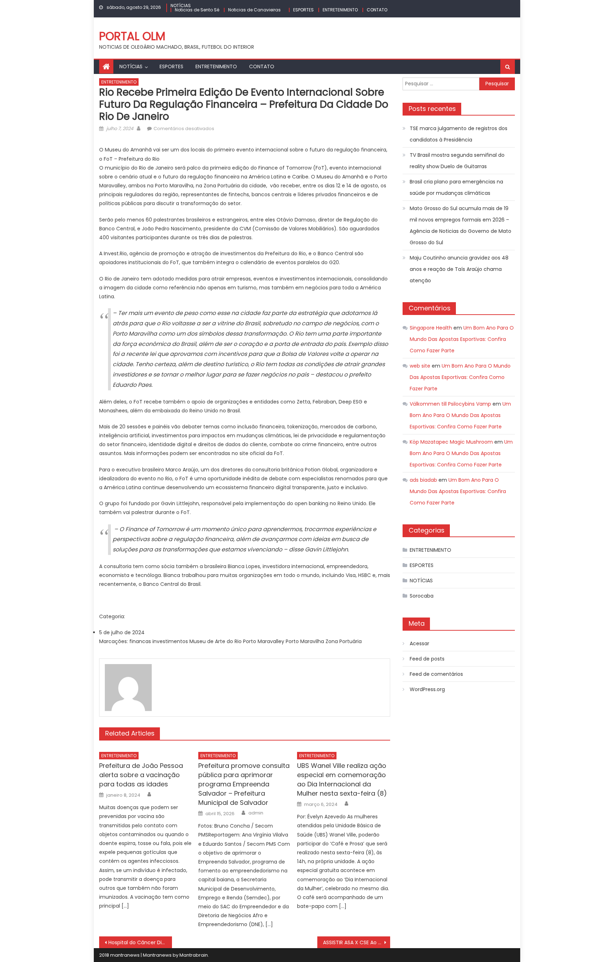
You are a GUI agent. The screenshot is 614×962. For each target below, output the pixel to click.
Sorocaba (421, 595)
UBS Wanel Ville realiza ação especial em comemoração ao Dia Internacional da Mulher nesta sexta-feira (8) (342, 779)
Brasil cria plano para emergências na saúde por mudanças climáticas (456, 187)
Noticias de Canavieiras (254, 10)
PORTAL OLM (132, 36)
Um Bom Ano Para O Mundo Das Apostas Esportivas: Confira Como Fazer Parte (462, 339)
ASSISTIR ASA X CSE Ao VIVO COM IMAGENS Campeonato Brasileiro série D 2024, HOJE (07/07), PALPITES (356, 942)
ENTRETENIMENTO (340, 10)
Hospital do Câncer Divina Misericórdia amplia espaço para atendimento (140, 942)
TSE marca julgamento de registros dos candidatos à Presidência (458, 134)
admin (255, 813)
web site (420, 365)
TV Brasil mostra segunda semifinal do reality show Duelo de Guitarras (457, 160)
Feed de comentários (436, 674)
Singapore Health (431, 327)
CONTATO (377, 10)
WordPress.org (427, 689)
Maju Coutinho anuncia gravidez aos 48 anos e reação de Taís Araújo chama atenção (459, 269)
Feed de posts (427, 658)
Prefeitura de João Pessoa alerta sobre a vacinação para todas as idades (141, 775)
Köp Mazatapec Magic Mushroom (451, 441)
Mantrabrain (193, 955)
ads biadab (423, 479)
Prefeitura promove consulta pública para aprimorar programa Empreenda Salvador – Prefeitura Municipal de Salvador (244, 784)
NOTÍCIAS (181, 5)
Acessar (419, 643)
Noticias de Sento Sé (197, 10)
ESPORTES (303, 10)
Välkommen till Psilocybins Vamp (450, 403)
